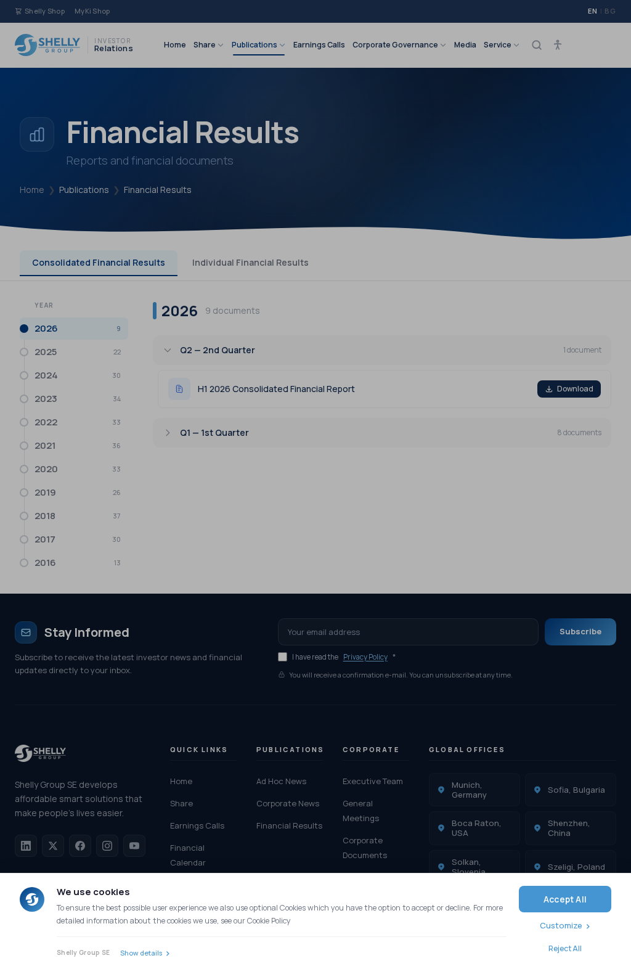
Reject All (565, 948)
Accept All (565, 899)
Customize (561, 925)
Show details (141, 952)
